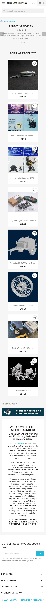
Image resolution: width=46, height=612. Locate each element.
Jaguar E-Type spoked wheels (23, 220)
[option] (23, 32)
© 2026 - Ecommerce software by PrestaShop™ (23, 600)
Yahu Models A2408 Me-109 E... (23, 178)
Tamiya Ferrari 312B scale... (23, 348)
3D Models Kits (18, 443)
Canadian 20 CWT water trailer (23, 263)
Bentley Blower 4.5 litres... (23, 305)
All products (10, 403)
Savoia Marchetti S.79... (23, 390)
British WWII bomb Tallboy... (23, 93)
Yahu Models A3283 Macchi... (23, 136)
